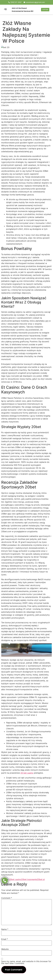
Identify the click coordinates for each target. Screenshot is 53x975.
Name (4, 929)
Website (5, 949)
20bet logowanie (29, 879)
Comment (6, 898)
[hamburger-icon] (5, 9)
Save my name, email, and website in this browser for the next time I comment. (26, 962)
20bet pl (41, 879)
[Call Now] (5, 881)
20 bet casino (26, 773)
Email (4, 939)
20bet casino (15, 879)
